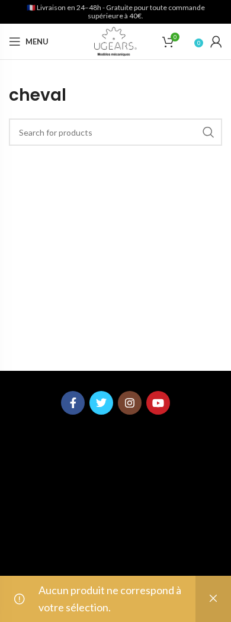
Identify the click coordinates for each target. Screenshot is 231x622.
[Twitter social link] (101, 403)
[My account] (216, 41)
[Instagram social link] (130, 403)
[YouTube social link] (158, 403)
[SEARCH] (208, 132)
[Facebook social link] (73, 403)
